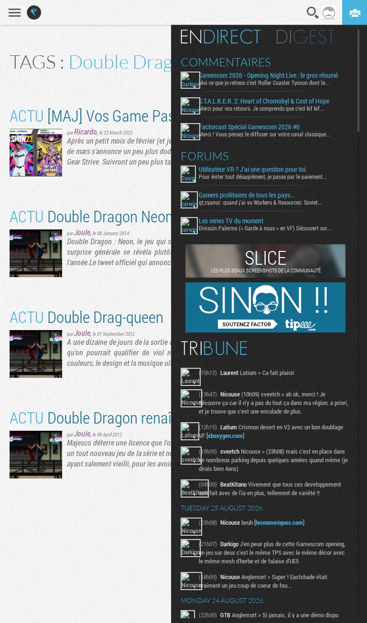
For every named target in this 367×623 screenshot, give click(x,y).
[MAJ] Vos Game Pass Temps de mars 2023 (161, 115)
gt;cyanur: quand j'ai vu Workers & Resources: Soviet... (260, 202)
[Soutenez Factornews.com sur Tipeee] (265, 330)
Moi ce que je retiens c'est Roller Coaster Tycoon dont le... (264, 82)
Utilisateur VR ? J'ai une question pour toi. (253, 169)
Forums (205, 156)
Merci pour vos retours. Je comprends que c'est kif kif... (261, 108)
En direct (220, 37)
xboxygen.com (225, 435)
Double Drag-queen (86, 316)
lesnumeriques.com (279, 522)
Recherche (313, 13)
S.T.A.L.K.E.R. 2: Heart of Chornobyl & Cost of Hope (264, 101)
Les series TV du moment (231, 221)
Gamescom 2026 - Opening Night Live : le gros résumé (268, 75)
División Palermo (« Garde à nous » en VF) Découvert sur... (265, 228)
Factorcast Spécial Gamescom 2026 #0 (249, 127)
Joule (82, 232)
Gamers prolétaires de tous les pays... (246, 195)
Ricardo (85, 131)
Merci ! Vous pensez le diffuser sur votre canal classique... (264, 134)
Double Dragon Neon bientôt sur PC (136, 216)
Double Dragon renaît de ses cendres (140, 417)
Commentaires (226, 62)
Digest (305, 37)
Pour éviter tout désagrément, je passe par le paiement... (263, 176)
